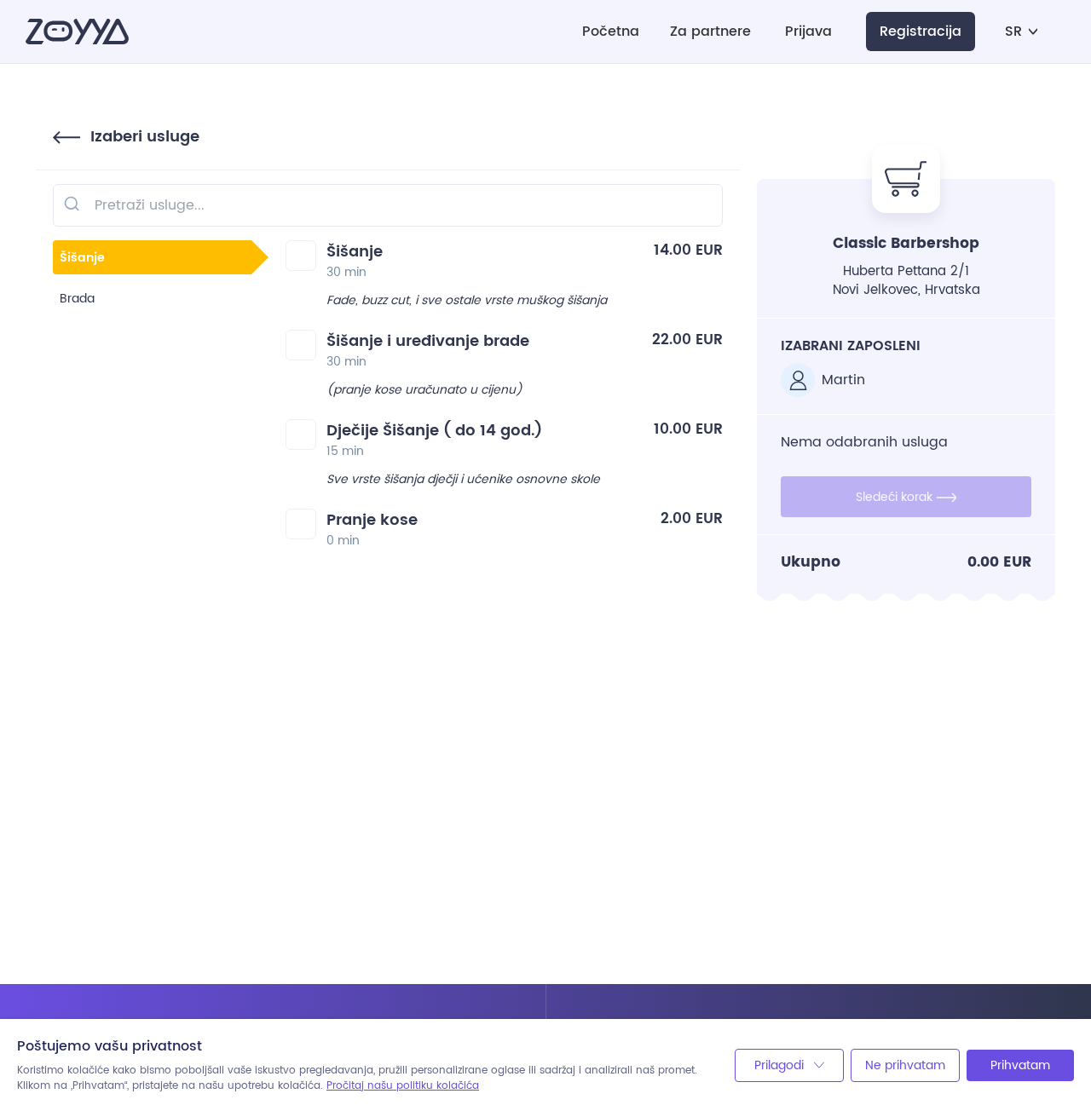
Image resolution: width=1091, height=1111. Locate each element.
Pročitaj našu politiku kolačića (402, 1086)
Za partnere (710, 32)
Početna (610, 32)
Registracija (920, 31)
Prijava (808, 32)
